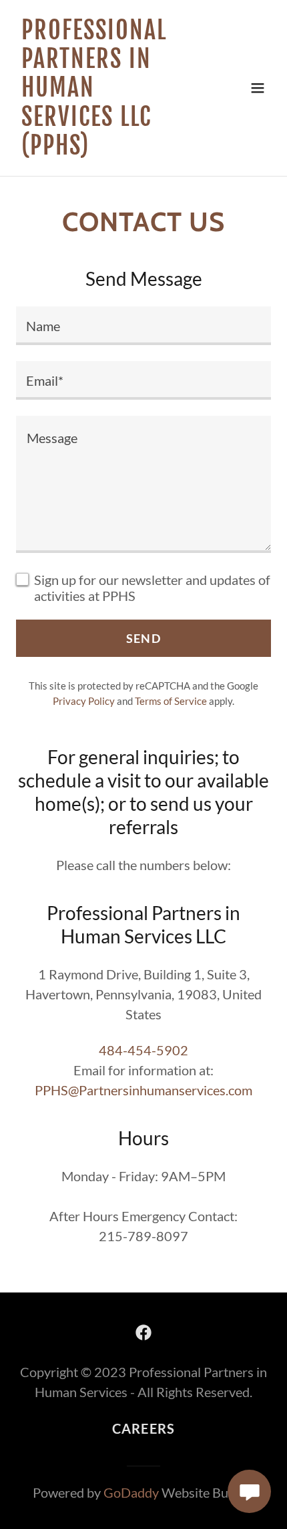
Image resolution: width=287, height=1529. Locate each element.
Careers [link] (144, 1428)
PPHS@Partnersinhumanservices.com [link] (143, 1090)
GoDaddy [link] (131, 1492)
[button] (257, 88)
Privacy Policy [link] (84, 701)
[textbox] (143, 325)
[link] (105, 149)
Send (143, 638)
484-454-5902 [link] (143, 1050)
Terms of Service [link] (171, 701)
